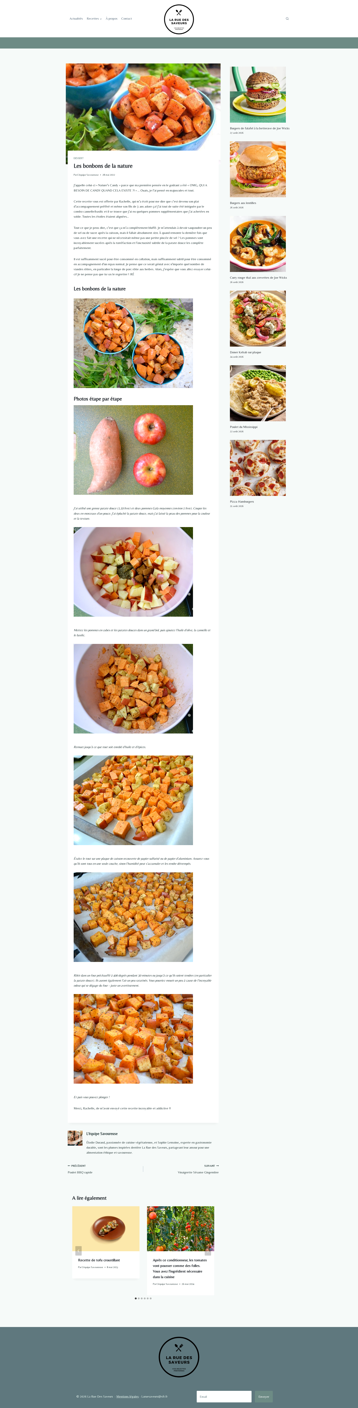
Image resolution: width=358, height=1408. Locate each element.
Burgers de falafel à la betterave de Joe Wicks (260, 128)
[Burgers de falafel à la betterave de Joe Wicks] (260, 95)
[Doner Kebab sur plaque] (260, 319)
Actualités (76, 18)
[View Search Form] (287, 18)
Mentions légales (127, 1396)
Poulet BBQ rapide (80, 1169)
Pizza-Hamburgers (242, 501)
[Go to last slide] (78, 1251)
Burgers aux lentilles (243, 203)
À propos (111, 18)
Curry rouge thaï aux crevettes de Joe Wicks (258, 277)
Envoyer (263, 1396)
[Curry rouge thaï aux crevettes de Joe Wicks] (260, 244)
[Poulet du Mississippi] (260, 393)
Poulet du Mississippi (243, 427)
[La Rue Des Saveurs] (179, 18)
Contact (126, 18)
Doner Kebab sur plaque (245, 352)
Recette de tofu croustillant (99, 1260)
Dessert (79, 158)
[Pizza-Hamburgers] (260, 468)
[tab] (136, 1298)
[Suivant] (208, 1251)
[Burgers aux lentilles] (260, 169)
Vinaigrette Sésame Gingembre (198, 1169)
